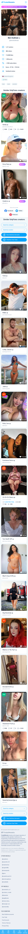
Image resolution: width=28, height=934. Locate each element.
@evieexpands (5, 870)
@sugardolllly (5, 867)
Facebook (10, 210)
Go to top (25, 932)
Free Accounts (5, 920)
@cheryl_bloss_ (6, 901)
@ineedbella (5, 882)
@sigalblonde (5, 898)
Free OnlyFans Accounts (13, 235)
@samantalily (5, 906)
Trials (14, 932)
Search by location (8, 230)
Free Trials (4, 917)
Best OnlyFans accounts (8, 914)
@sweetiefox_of (6, 889)
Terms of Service (6, 923)
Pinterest (15, 214)
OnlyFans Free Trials (12, 239)
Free (8, 932)
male (8, 84)
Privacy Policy (5, 925)
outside (14, 84)
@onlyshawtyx (5, 864)
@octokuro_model (6, 892)
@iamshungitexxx (6, 879)
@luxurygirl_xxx (6, 903)
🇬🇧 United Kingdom (7, 76)
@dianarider (5, 895)
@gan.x (4, 873)
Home (3, 932)
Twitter (20, 210)
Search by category (8, 225)
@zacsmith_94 (5, 862)
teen (3, 84)
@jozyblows (5, 859)
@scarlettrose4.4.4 (6, 876)
